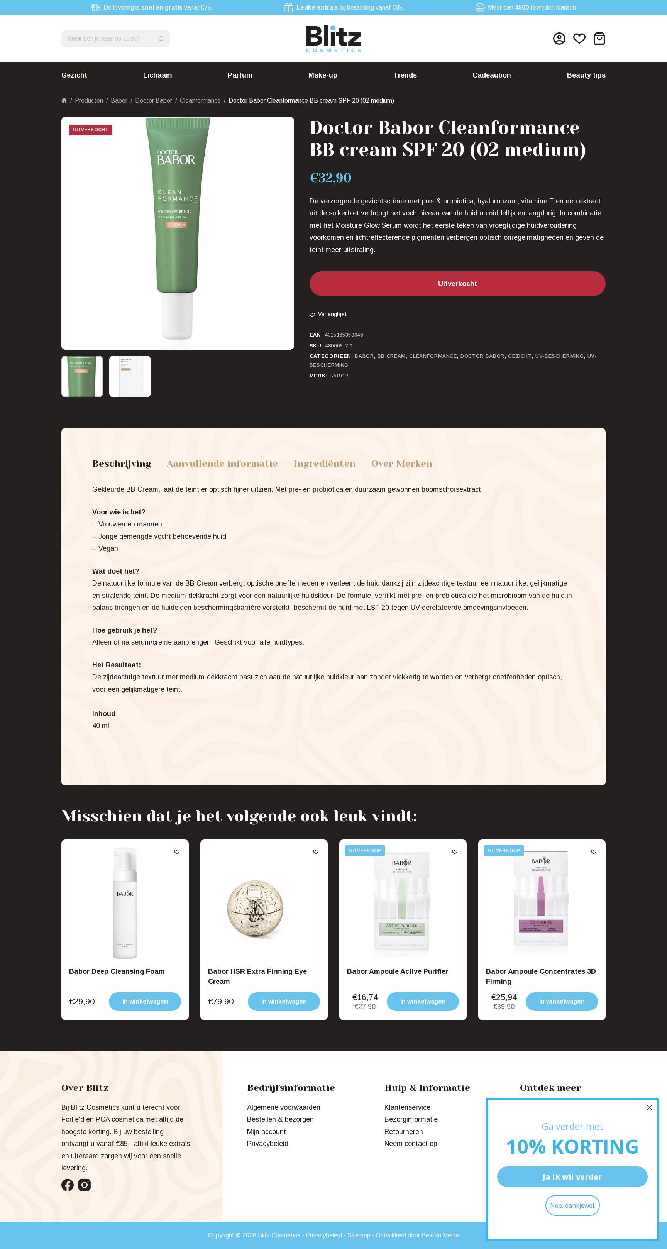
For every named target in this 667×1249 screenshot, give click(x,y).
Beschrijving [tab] (121, 463)
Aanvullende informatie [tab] (222, 463)
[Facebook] (67, 1185)
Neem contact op (410, 1143)
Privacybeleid (267, 1143)
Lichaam (157, 75)
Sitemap (359, 1235)
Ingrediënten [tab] (324, 463)
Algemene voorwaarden (283, 1107)
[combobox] (107, 38)
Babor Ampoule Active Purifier (397, 971)
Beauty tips (586, 75)
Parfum (240, 75)
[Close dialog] (649, 1107)
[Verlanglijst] (579, 38)
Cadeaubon (491, 75)
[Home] (64, 100)
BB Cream (392, 356)
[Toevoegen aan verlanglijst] (177, 851)
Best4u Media (440, 1235)
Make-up (322, 75)
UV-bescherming (559, 356)
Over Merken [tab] (401, 463)
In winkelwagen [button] (145, 1001)
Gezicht (74, 75)
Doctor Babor (482, 356)
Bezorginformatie (411, 1119)
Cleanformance (433, 356)
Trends (405, 75)
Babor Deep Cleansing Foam (117, 971)
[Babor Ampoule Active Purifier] (403, 903)
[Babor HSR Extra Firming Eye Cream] (264, 903)
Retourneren (403, 1132)
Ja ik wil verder (572, 1176)
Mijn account (266, 1132)
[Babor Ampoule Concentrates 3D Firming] (542, 903)
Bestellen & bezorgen (280, 1119)
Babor (364, 356)
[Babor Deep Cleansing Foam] (125, 903)
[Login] (559, 38)
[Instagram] (84, 1185)
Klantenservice (407, 1107)
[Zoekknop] (161, 38)
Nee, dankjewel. (572, 1205)
